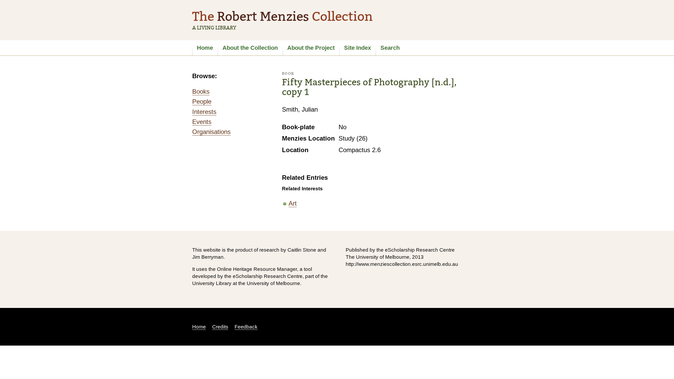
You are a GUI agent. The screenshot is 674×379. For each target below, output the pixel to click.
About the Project (311, 47)
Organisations (211, 131)
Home (205, 47)
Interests (204, 111)
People (201, 101)
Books (201, 91)
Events (201, 121)
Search (390, 47)
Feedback (246, 327)
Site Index (357, 47)
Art (293, 203)
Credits (220, 327)
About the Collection (250, 47)
